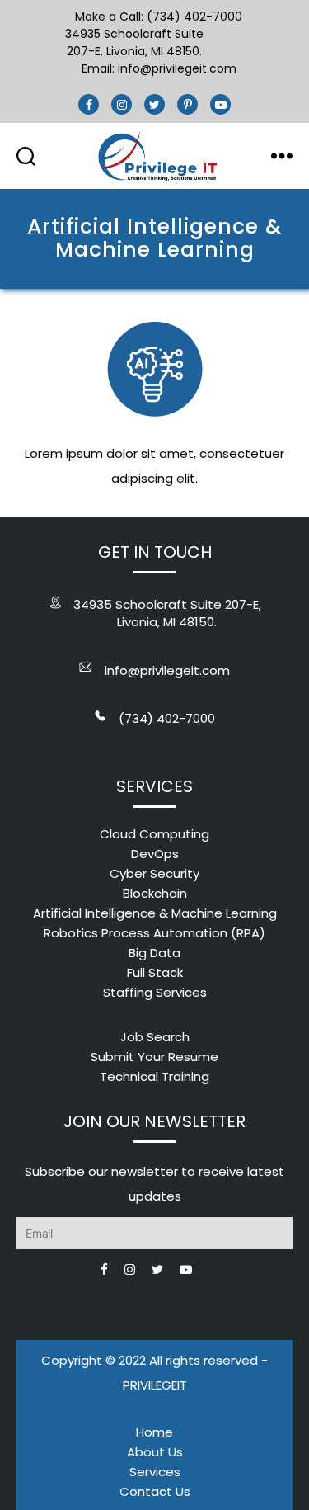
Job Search (155, 1036)
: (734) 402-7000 (191, 16)
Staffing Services (155, 992)
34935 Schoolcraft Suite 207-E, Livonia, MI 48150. (134, 42)
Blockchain (155, 893)
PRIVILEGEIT (155, 1385)
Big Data (154, 952)
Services (154, 1471)
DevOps (155, 853)
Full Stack (155, 972)
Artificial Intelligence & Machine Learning (155, 913)
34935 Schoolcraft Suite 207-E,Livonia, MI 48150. (167, 613)
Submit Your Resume (154, 1056)
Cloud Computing (154, 833)
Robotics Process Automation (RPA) (154, 932)
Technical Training (154, 1076)
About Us (155, 1451)
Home (154, 1432)
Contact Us (154, 1491)
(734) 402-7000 (167, 718)
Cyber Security (154, 873)
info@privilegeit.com (177, 68)
